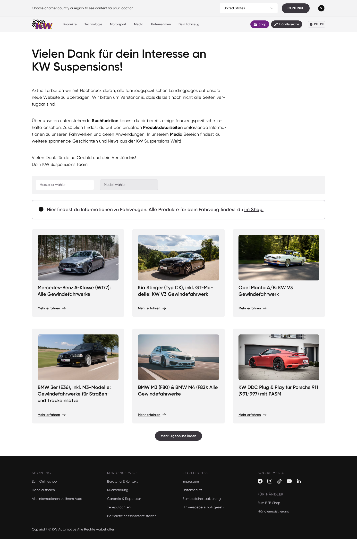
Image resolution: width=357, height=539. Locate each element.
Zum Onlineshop (44, 481)
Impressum (190, 481)
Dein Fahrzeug (188, 24)
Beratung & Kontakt (122, 481)
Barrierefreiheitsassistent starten (131, 516)
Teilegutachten (119, 507)
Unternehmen (161, 24)
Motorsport (118, 24)
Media (138, 24)
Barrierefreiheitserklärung (201, 499)
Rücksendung (117, 490)
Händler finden (43, 490)
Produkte (70, 24)
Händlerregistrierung (273, 511)
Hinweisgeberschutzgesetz (203, 507)
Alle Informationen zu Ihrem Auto (57, 499)
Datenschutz (192, 490)
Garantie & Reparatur (124, 499)
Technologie (93, 24)
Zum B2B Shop (269, 503)
